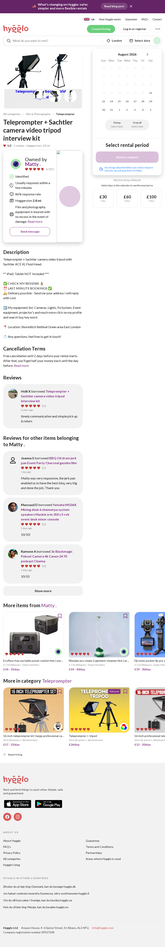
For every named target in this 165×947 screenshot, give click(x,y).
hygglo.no (62, 907)
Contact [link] (157, 19)
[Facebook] (7, 817)
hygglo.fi (83, 893)
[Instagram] (18, 817)
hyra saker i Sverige (28, 900)
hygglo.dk (70, 886)
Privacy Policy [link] (11, 852)
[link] (16, 29)
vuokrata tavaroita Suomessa (34, 893)
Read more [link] (34, 221)
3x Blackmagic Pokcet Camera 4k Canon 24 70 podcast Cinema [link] (46, 556)
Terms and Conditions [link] (99, 846)
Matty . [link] (33, 164)
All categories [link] (12, 858)
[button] (131, 6)
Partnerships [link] (94, 852)
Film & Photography (38, 114)
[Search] (157, 40)
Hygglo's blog (11, 865)
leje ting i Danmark (31, 886)
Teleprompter (65, 114)
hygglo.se (66, 900)
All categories (12, 114)
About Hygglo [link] (12, 840)
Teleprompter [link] (57, 681)
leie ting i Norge (26, 907)
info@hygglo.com (102, 927)
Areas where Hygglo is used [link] (103, 858)
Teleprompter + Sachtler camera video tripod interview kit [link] (45, 396)
